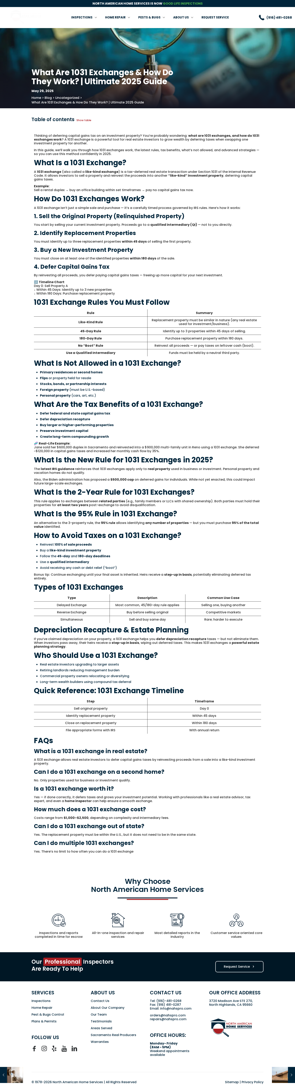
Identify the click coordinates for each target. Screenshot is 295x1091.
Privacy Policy (252, 1082)
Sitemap (232, 1082)
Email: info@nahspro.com (170, 1008)
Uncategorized (67, 98)
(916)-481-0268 (168, 1001)
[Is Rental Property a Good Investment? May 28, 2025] (11, 1075)
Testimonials (101, 1021)
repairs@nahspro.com (168, 1019)
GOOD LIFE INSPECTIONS (183, 3)
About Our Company (107, 1007)
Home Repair (42, 1007)
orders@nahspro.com (168, 1015)
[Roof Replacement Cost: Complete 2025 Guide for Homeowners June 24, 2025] (283, 1075)
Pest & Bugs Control (48, 1014)
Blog (48, 98)
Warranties (100, 1041)
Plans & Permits (44, 1021)
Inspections (41, 1001)
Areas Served (101, 1028)
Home (36, 98)
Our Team (99, 1014)
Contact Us (100, 1001)
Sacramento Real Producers (113, 1035)
